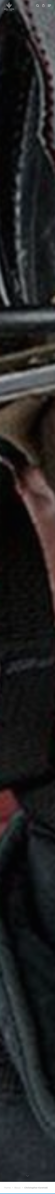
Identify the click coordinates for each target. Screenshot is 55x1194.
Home (7, 1187)
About (17, 1187)
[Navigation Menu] (49, 5)
